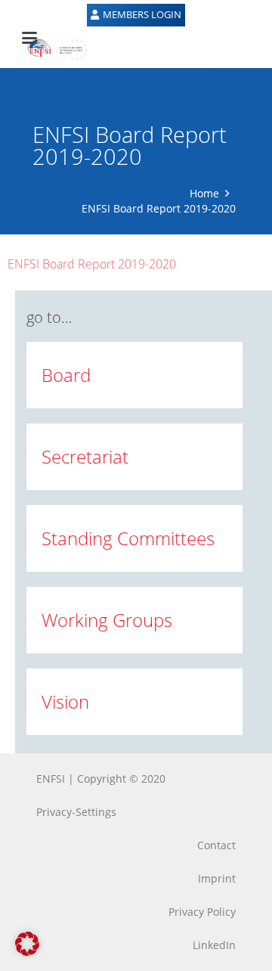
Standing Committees (128, 538)
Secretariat (85, 456)
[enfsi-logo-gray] (50, 49)
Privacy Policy (202, 911)
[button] (27, 944)
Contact (216, 845)
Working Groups (107, 619)
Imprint (217, 878)
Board (66, 374)
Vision (65, 701)
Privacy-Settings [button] (76, 812)
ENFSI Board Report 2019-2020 (92, 264)
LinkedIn (214, 945)
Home (204, 193)
